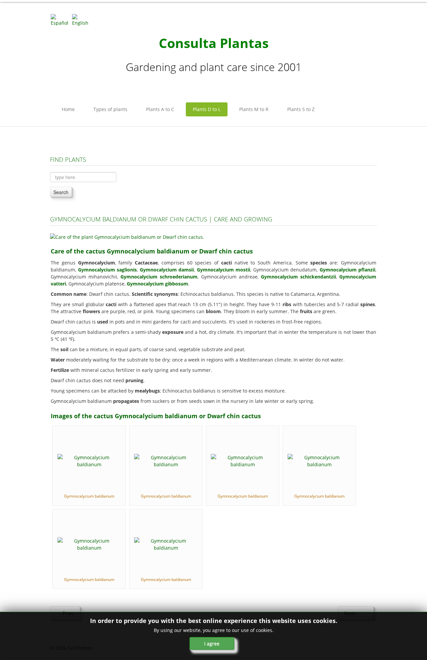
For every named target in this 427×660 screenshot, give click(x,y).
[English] (82, 19)
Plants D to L (207, 109)
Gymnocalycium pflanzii (348, 269)
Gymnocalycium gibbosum (157, 283)
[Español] (61, 19)
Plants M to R (254, 109)
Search (60, 192)
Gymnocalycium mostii (224, 269)
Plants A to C (160, 109)
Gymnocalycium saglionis (107, 269)
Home (68, 109)
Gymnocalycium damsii (167, 269)
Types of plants (110, 109)
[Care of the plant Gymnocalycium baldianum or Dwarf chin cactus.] (127, 236)
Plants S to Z (301, 109)
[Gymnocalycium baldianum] (89, 460)
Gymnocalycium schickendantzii (298, 276)
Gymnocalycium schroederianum (158, 276)
